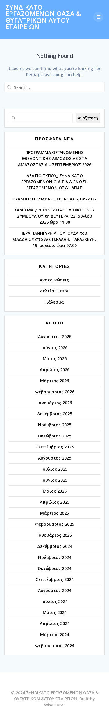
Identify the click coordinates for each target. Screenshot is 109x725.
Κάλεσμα (54, 302)
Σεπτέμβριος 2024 (55, 579)
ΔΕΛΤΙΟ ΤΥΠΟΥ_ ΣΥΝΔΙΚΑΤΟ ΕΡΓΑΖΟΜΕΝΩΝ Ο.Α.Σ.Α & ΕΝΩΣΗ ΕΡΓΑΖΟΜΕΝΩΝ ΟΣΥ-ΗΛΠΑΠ (54, 182)
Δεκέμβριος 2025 (54, 414)
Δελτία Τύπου (54, 291)
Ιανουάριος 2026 (54, 402)
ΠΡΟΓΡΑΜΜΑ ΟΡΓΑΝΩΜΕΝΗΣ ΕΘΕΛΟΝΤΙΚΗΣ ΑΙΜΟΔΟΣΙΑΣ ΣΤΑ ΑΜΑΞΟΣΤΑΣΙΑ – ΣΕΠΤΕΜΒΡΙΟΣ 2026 (54, 158)
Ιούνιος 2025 (54, 480)
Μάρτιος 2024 (54, 634)
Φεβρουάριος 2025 (54, 524)
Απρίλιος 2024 (54, 623)
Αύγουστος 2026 (54, 336)
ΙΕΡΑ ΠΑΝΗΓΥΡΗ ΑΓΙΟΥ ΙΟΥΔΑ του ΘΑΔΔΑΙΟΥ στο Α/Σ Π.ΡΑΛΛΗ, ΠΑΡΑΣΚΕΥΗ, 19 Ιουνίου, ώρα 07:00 (54, 239)
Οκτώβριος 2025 (54, 436)
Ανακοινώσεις (54, 280)
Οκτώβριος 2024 (54, 568)
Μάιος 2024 (55, 612)
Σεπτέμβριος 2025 (55, 447)
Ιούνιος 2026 (54, 347)
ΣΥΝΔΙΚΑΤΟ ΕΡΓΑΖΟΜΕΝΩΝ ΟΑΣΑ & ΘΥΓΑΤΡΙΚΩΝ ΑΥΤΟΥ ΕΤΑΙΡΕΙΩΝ (43, 17)
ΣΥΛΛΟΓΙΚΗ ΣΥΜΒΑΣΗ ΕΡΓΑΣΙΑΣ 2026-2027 (55, 199)
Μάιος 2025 (55, 491)
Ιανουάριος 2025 (54, 535)
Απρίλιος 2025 (54, 502)
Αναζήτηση (88, 118)
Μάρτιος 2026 (54, 380)
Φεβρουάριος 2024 (54, 645)
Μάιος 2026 (55, 358)
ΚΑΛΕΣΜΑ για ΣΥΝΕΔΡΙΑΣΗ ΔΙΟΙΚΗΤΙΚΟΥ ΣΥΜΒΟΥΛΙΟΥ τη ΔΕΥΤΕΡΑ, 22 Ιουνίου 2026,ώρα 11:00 (54, 216)
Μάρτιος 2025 (54, 513)
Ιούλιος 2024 (54, 601)
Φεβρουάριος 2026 (54, 391)
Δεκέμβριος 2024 (54, 546)
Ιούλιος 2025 (54, 469)
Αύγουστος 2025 (54, 458)
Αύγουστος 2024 (54, 590)
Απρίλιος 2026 (54, 369)
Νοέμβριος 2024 (54, 557)
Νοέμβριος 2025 (54, 425)
